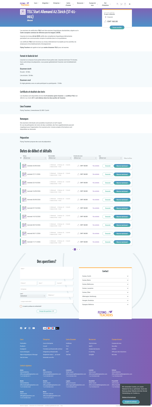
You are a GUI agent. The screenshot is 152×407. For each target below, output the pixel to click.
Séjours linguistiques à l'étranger (29, 354)
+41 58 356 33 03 (117, 376)
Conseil (45, 346)
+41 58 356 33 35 (117, 387)
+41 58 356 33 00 (94, 376)
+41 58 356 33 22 (48, 387)
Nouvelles (114, 346)
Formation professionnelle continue (52, 349)
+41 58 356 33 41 (94, 387)
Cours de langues (24, 351)
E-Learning (92, 351)
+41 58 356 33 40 (26, 387)
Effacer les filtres (128, 158)
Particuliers (23, 343)
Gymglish (91, 354)
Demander (108, 166)
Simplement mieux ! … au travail (51, 354)
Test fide (68, 354)
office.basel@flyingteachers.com (52, 374)
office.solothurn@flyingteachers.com (122, 374)
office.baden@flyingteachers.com (29, 385)
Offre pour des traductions (119, 351)
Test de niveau (24, 357)
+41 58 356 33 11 (26, 376)
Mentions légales (24, 405)
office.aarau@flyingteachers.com (29, 374)
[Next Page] (79, 249)
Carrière (114, 349)
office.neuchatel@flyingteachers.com (99, 385)
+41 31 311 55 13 (48, 397)
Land (21, 293)
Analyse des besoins (94, 349)
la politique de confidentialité (34, 306)
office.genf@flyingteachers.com (51, 385)
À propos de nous (116, 343)
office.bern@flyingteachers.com (51, 395)
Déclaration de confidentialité (36, 405)
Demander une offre (48, 357)
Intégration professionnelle (50, 351)
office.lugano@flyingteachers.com (75, 385)
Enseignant (23, 349)
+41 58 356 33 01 (48, 376)
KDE (67, 349)
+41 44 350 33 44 (26, 397)
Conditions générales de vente (52, 405)
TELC (67, 346)
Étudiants (22, 346)
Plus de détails (96, 166)
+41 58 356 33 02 (71, 376)
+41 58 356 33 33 (71, 387)
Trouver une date (117, 27)
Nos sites (114, 354)
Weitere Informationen (129, 397)
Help (61, 405)
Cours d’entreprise (48, 343)
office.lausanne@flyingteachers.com (76, 374)
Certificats (69, 343)
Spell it (90, 346)
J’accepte (32, 306)
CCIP (67, 351)
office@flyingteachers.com (27, 395)
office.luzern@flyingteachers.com (98, 374)
